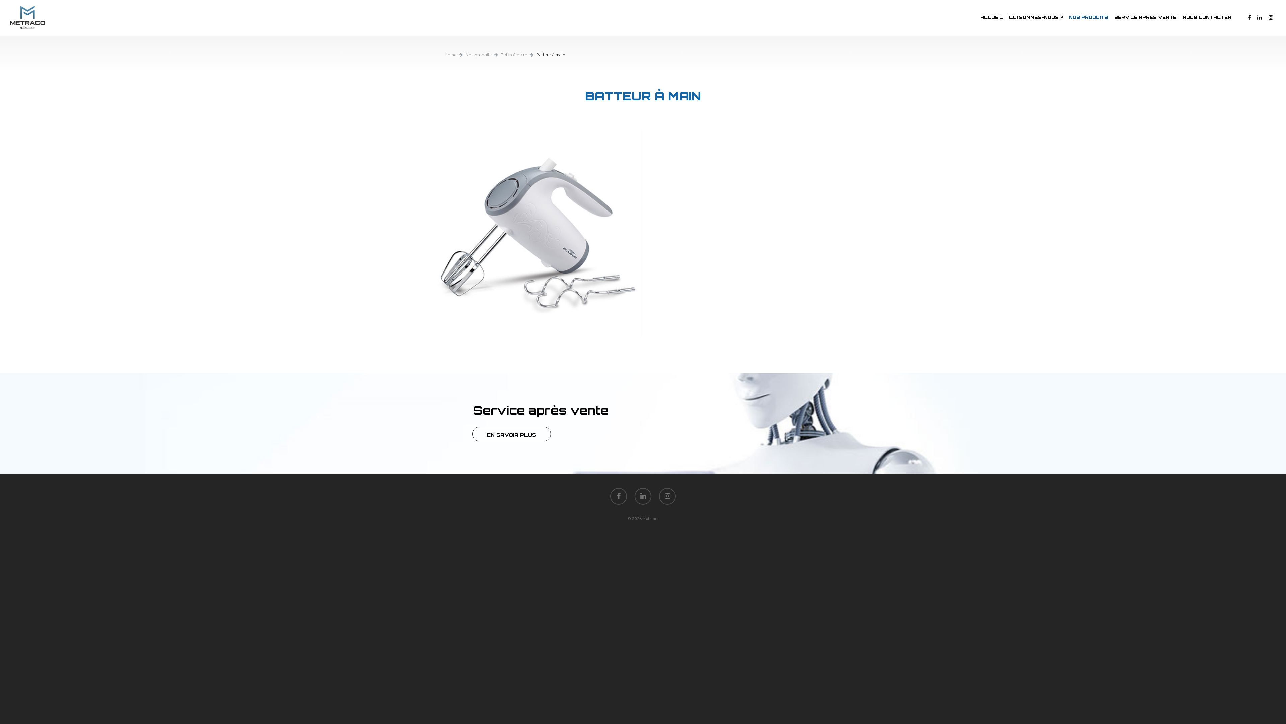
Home (451, 54)
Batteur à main (643, 95)
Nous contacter (1207, 17)
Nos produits (1088, 17)
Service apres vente (1145, 17)
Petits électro (514, 54)
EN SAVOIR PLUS (511, 435)
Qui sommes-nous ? (1036, 17)
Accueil (991, 17)
